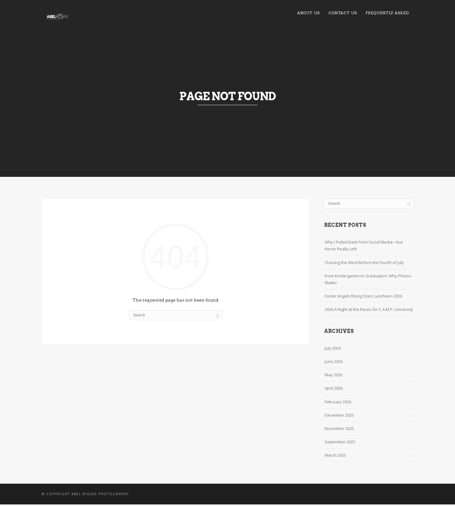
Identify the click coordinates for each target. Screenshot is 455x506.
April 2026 (334, 388)
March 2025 (335, 455)
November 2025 (339, 428)
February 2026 (338, 402)
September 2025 (340, 442)
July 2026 (333, 348)
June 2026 (334, 361)
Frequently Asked (387, 13)
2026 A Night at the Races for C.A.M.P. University (369, 309)
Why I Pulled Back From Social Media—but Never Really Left (364, 245)
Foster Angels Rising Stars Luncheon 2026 (363, 296)
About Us (308, 13)
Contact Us (342, 13)
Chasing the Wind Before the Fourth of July (364, 262)
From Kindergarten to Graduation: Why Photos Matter (368, 279)
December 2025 (339, 415)
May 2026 (333, 375)
